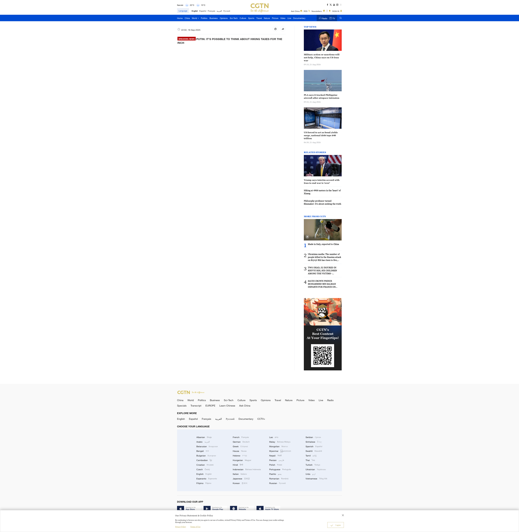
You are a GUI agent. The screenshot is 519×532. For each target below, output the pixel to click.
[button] (307, 237)
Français (211, 11)
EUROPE (210, 405)
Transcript (196, 405)
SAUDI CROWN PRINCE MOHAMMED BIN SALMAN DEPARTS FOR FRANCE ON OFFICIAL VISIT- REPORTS (322, 284)
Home (180, 18)
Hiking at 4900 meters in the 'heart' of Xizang (322, 192)
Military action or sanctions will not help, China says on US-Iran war (322, 57)
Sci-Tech (234, 18)
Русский (226, 11)
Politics (204, 18)
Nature (267, 18)
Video (282, 18)
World (195, 18)
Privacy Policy (180, 527)
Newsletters (317, 11)
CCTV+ (261, 418)
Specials (182, 405)
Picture (275, 18)
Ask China (295, 11)
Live (289, 18)
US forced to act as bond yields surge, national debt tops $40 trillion (321, 135)
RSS (305, 11)
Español (202, 11)
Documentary (299, 18)
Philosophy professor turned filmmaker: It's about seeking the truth (322, 202)
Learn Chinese (227, 405)
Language (183, 11)
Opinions (224, 18)
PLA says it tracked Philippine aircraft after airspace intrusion (321, 96)
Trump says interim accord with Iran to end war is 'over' (322, 181)
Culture (243, 18)
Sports (251, 18)
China (187, 18)
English (195, 11)
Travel (259, 18)
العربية (219, 11)
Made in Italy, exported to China (323, 244)
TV (333, 18)
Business (213, 18)
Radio (324, 18)
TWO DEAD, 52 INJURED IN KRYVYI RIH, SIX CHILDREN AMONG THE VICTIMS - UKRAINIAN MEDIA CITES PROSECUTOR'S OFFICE (322, 270)
